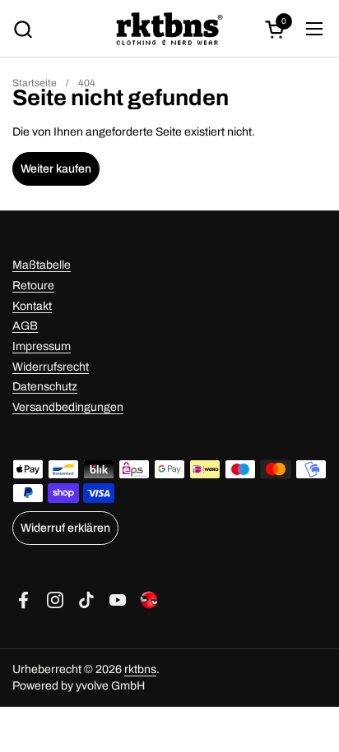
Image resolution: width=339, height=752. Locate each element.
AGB (25, 326)
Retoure (33, 285)
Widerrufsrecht (50, 367)
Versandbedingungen (67, 407)
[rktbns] (170, 28)
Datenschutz (44, 387)
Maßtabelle (41, 265)
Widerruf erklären (65, 528)
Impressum (41, 346)
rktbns (140, 669)
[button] (22, 29)
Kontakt (32, 306)
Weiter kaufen (56, 169)
